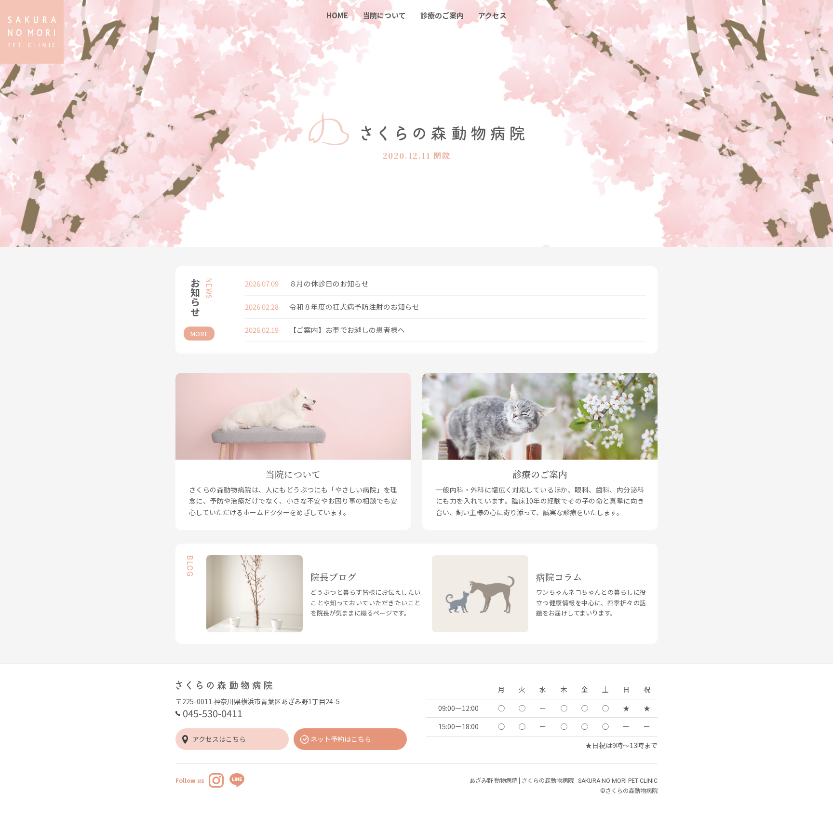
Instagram (216, 780)
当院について (384, 15)
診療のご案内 (442, 15)
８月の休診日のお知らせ (329, 283)
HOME (337, 15)
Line (236, 780)
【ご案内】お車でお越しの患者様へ (347, 330)
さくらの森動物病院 (32, 32)
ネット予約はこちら (340, 739)
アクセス (492, 15)
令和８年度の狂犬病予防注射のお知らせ (354, 306)
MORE (199, 333)
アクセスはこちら (219, 739)
